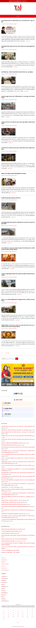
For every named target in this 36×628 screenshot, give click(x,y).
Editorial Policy (4, 559)
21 (22, 614)
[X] (16, 393)
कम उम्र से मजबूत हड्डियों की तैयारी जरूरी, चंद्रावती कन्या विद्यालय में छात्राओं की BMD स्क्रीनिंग (18, 454)
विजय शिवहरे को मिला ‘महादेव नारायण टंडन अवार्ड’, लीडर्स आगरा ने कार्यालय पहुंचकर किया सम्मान (18, 426)
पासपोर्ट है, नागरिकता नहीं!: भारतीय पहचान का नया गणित (10, 533)
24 (3, 616)
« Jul (17, 622)
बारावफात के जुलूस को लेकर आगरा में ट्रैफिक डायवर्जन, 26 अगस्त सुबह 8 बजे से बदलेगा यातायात (18, 432)
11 (8, 612)
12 (13, 612)
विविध (2, 596)
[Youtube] (21, 393)
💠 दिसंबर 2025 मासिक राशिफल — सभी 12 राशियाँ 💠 (10, 552)
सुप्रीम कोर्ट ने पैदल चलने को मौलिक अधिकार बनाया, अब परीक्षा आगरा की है (13, 529)
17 (3, 614)
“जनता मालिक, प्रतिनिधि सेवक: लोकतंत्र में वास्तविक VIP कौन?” (11, 531)
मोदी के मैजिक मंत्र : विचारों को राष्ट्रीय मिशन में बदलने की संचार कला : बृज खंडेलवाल (17, 72)
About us (3, 566)
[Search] (16, 359)
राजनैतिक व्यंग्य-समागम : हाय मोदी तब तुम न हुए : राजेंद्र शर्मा (10, 502)
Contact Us (3, 557)
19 (13, 614)
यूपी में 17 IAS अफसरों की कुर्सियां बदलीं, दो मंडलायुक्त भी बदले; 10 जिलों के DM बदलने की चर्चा (18, 458)
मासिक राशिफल (3, 592)
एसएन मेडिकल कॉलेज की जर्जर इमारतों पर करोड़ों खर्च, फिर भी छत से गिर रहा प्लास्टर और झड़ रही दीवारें (18, 447)
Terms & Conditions (5, 563)
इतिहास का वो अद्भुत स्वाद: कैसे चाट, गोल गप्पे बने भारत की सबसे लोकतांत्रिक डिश (14, 539)
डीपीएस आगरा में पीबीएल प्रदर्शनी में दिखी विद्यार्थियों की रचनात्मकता (13, 173)
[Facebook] (14, 393)
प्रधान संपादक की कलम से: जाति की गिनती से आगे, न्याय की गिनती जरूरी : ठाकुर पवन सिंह (15, 510)
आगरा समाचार (3, 578)
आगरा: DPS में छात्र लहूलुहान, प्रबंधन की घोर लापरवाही (10, 550)
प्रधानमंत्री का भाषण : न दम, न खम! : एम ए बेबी (8, 487)
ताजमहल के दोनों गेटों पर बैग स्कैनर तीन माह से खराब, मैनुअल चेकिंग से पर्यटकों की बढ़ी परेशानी (16, 435)
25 (8, 616)
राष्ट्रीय (2, 594)
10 (3, 612)
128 (6, 352)
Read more (28, 41)
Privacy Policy (4, 568)
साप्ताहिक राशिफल (4, 601)
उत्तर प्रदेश (3, 582)
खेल (2, 584)
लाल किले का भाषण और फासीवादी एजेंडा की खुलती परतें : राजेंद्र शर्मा (12, 513)
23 (32, 614)
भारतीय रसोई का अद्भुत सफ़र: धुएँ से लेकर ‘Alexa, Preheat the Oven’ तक (13, 541)
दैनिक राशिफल (3, 586)
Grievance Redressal (5, 570)
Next (8, 352)
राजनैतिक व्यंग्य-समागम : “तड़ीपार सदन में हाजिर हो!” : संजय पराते (11, 500)
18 (8, 614)
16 (32, 612)
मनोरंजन (2, 590)
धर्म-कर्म (2, 588)
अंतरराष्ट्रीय (3, 576)
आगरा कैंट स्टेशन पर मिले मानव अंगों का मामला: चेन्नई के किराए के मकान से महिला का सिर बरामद (16, 439)
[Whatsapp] (20, 393)
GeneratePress (22, 626)
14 (22, 612)
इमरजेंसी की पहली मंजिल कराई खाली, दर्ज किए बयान (10, 198)
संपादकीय (2, 598)
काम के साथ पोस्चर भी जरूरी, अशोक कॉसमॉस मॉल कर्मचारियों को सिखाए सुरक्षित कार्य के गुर (15, 506)
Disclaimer (3, 561)
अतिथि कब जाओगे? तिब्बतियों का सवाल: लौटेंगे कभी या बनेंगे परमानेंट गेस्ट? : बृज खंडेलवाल (15, 496)
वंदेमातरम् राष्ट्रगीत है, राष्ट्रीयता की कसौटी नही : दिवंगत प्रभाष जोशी (12, 504)
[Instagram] (18, 393)
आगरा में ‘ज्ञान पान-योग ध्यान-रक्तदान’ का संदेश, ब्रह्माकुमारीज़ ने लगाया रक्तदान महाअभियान (16, 465)
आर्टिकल (2, 580)
